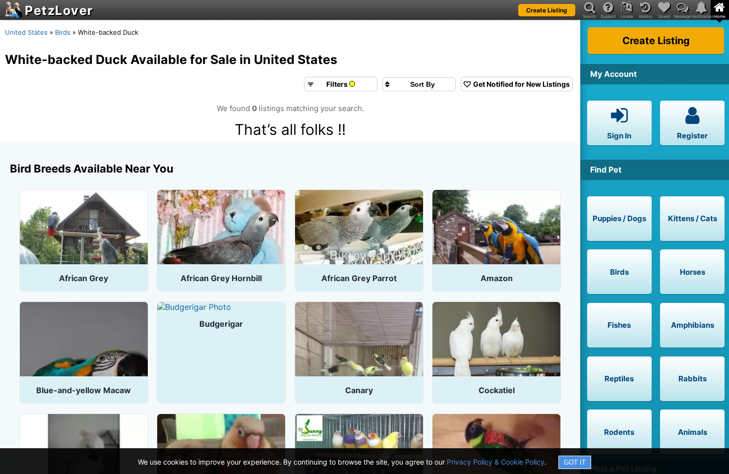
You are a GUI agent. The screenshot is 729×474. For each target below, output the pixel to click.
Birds (62, 32)
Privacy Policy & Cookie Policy (496, 462)
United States (26, 32)
